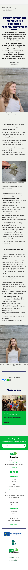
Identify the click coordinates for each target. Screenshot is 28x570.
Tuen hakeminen (14, 490)
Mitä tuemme (14, 476)
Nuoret (14, 484)
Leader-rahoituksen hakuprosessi (14, 495)
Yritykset (14, 479)
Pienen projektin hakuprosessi (14, 493)
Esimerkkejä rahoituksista (14, 486)
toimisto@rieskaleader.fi (14, 463)
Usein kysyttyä (14, 502)
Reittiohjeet (14, 468)
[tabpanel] (14, 410)
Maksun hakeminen (14, 500)
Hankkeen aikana (14, 498)
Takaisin (15, 374)
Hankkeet (14, 511)
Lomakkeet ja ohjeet (14, 505)
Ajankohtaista (14, 518)
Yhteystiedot (14, 524)
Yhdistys (14, 513)
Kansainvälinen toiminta (14, 521)
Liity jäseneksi (8, 446)
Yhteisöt (14, 482)
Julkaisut (14, 516)
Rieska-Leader (14, 508)
